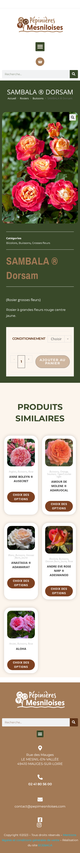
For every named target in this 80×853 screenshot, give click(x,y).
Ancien (12, 643)
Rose (30, 471)
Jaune (24, 557)
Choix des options (21, 497)
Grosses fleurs (41, 243)
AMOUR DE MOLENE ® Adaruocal (59, 486)
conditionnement (29, 339)
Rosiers (24, 98)
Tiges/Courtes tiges (64, 475)
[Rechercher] (74, 74)
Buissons (38, 98)
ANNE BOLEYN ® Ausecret (21, 479)
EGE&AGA (45, 845)
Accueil (12, 98)
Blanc (11, 555)
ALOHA (21, 649)
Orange (64, 471)
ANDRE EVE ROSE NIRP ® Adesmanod (59, 570)
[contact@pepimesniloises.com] (40, 799)
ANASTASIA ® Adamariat (21, 565)
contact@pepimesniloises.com (40, 806)
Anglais (12, 471)
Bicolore (11, 243)
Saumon (51, 474)
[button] (40, 46)
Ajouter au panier (53, 361)
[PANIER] (40, 61)
